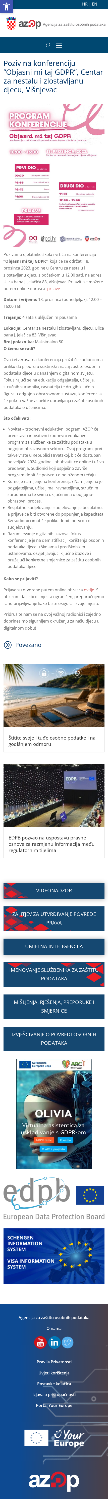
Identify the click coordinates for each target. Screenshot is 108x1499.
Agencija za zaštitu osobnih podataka (54, 1317)
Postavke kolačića (54, 1384)
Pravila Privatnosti (54, 1362)
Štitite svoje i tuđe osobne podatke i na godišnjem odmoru (52, 741)
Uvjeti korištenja (54, 1373)
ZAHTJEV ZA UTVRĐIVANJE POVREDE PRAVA (54, 918)
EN (94, 4)
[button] (6, 6)
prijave (53, 288)
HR (85, 4)
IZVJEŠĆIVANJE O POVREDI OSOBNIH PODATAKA (54, 1038)
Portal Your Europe (54, 1405)
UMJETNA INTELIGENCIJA (54, 946)
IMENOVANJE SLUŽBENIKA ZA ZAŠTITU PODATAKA (54, 974)
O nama (54, 1328)
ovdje (89, 590)
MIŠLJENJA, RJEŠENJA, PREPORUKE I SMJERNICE (54, 1006)
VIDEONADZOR (54, 890)
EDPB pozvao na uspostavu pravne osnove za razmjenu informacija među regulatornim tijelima (52, 843)
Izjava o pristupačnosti (54, 1394)
